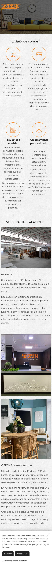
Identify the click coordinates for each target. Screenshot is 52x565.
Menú (48, 7)
